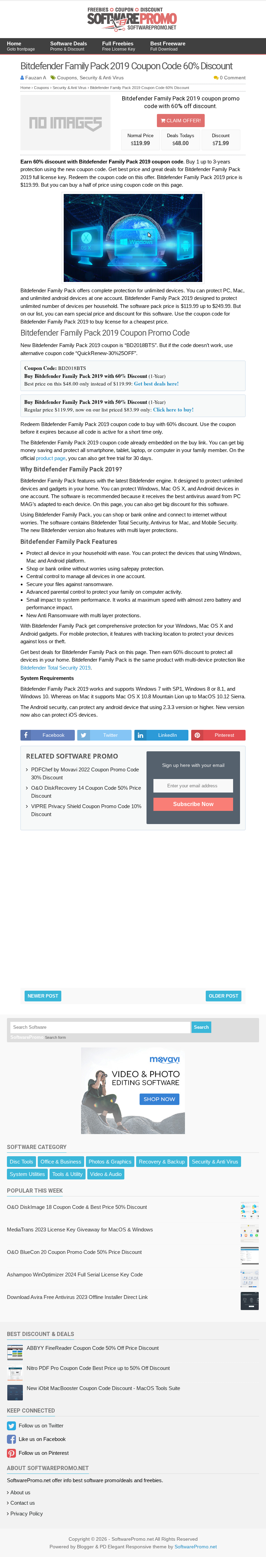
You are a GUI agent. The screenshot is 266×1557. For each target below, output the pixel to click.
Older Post (223, 996)
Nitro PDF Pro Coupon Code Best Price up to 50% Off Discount (98, 1368)
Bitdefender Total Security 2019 (55, 668)
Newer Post (43, 996)
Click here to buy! (173, 409)
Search (201, 1027)
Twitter (110, 735)
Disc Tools (21, 1162)
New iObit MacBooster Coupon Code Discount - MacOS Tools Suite (103, 1388)
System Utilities (27, 1174)
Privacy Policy (26, 1513)
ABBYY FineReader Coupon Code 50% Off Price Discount (93, 1348)
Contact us (22, 1503)
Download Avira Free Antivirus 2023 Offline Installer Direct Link (77, 1297)
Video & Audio (106, 1174)
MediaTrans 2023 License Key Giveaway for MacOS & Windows (80, 1229)
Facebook (53, 735)
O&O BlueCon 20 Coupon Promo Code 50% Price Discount (74, 1252)
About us (20, 1492)
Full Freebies (118, 46)
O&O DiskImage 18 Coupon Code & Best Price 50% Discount (77, 1207)
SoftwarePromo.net (196, 1546)
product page (50, 458)
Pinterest (224, 735)
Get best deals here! (156, 383)
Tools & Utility (67, 1174)
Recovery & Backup (162, 1162)
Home (21, 46)
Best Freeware (167, 46)
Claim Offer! (183, 120)
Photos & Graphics (110, 1162)
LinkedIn (167, 735)
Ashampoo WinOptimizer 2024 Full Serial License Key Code (75, 1274)
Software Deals (68, 46)
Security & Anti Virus (215, 1162)
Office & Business (61, 1162)
